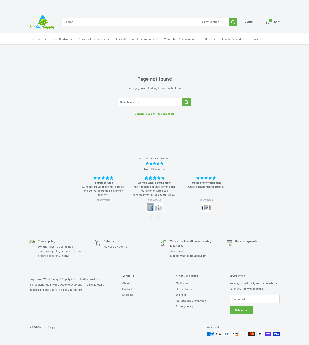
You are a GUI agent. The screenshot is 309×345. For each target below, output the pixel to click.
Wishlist (181, 294)
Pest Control (60, 38)
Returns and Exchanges (191, 300)
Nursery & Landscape (92, 38)
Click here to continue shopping (155, 113)
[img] (154, 163)
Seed (208, 38)
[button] (151, 216)
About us (128, 283)
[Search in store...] (186, 102)
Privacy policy (184, 306)
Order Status (184, 289)
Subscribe (241, 310)
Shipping (127, 294)
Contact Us (129, 289)
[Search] (233, 22)
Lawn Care (36, 38)
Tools (254, 38)
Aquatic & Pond (231, 38)
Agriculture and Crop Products (135, 38)
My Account (183, 283)
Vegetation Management (179, 38)
